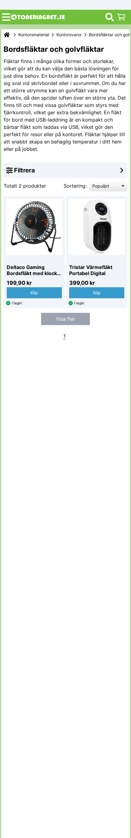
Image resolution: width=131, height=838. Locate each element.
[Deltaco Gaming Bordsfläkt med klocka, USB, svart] (34, 227)
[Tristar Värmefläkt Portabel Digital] (97, 227)
